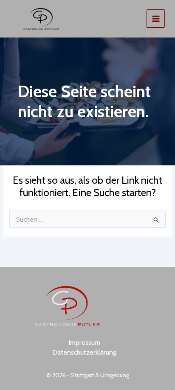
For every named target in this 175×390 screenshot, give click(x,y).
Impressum (84, 342)
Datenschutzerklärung (84, 352)
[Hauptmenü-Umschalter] (156, 18)
